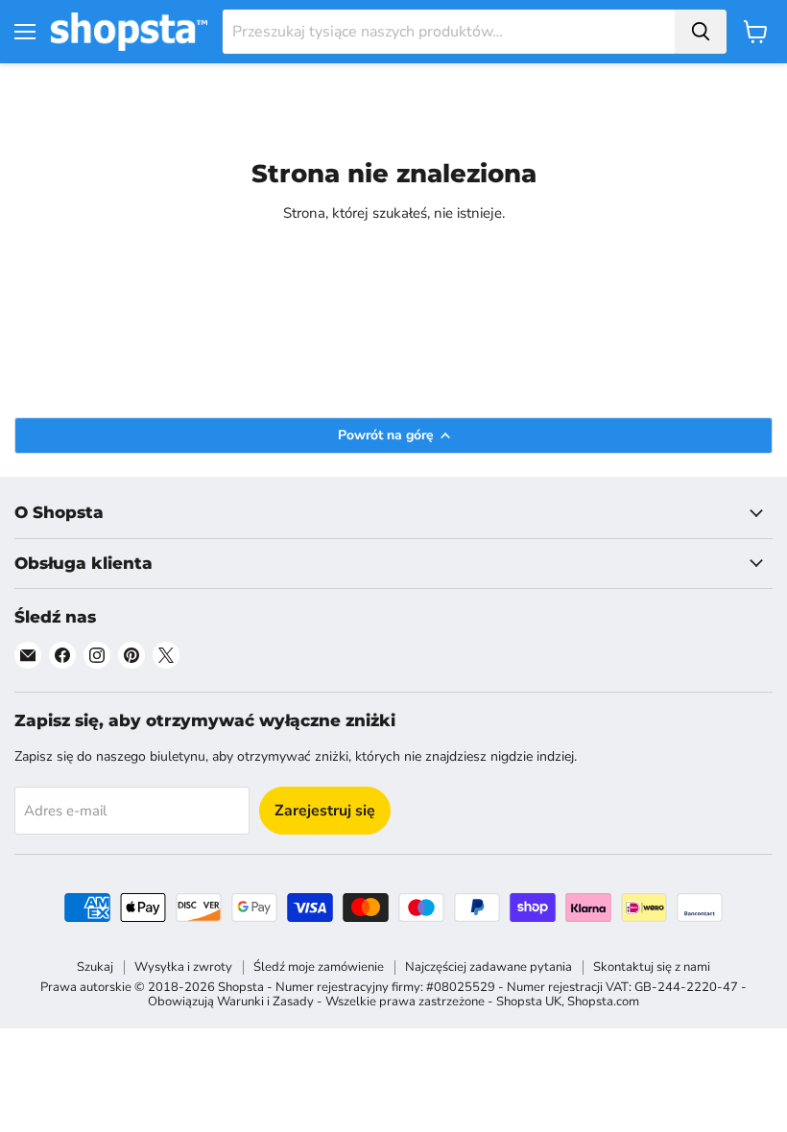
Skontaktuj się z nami (651, 967)
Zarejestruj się (324, 810)
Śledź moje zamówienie (318, 967)
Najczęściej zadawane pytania (488, 967)
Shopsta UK (528, 1001)
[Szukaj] (701, 32)
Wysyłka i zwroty (183, 967)
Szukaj (95, 967)
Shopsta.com (603, 1001)
